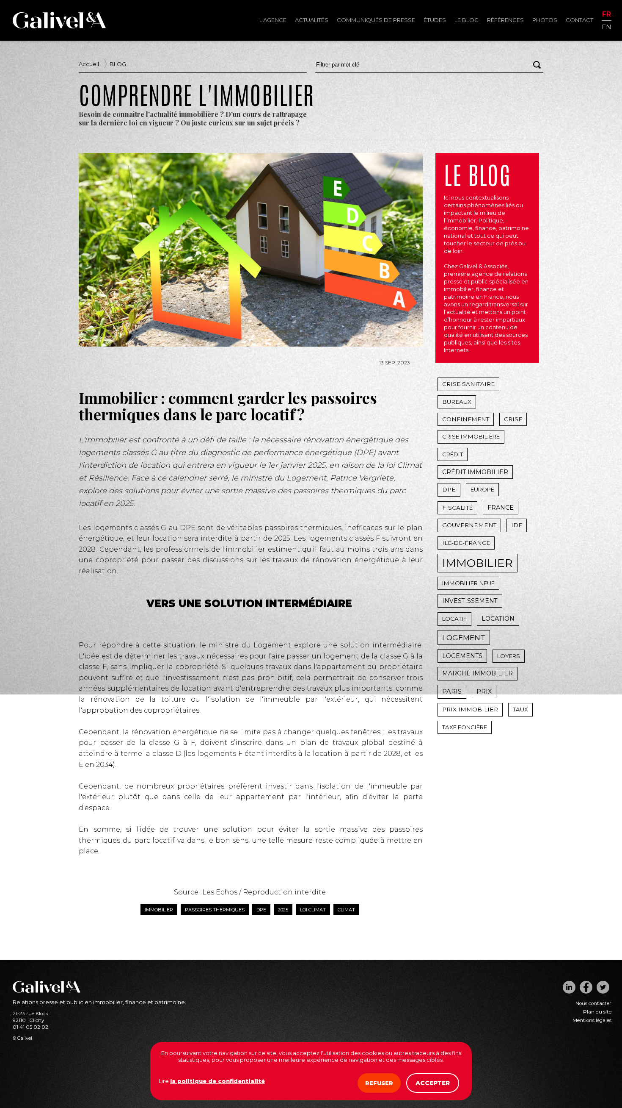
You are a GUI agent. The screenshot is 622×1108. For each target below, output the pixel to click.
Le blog (466, 20)
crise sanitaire (468, 383)
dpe (261, 910)
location (498, 618)
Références (505, 20)
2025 (283, 910)
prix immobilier (470, 709)
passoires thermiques (215, 910)
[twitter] (603, 987)
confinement (465, 419)
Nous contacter (593, 1003)
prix (484, 691)
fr (606, 14)
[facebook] (586, 987)
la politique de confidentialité (217, 1080)
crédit (452, 454)
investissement (470, 601)
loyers (508, 656)
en (606, 26)
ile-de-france (466, 542)
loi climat (313, 910)
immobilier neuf (468, 583)
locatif (454, 618)
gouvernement (469, 525)
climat (346, 910)
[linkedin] (569, 987)
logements (462, 656)
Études (435, 20)
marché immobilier (477, 673)
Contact (579, 20)
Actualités (311, 20)
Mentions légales (591, 1020)
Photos (544, 20)
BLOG (118, 64)
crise (513, 419)
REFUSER (379, 1083)
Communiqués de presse (376, 20)
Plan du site (597, 1012)
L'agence (272, 20)
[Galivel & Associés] (59, 26)
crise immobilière (471, 436)
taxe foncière (464, 727)
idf (516, 525)
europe (482, 489)
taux (520, 709)
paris (452, 691)
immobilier (159, 910)
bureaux (456, 401)
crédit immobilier (475, 472)
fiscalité (457, 507)
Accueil (89, 64)
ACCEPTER (433, 1083)
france (500, 507)
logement (463, 637)
